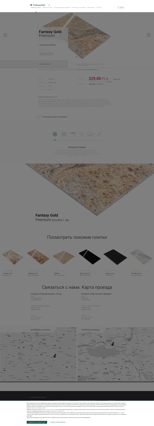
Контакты (99, 7)
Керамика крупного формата (62, 7)
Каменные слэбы (47, 7)
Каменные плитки (36, 7)
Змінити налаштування (57, 422)
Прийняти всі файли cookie (37, 422)
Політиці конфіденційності (84, 417)
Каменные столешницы (79, 7)
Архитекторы (91, 7)
